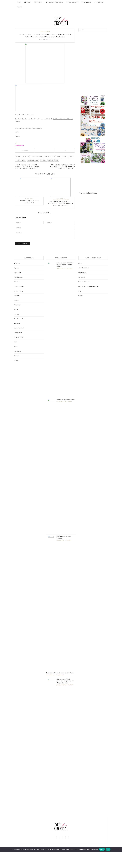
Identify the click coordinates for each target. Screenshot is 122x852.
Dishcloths (38, 2)
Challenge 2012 (82, 272)
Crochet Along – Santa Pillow (65, 399)
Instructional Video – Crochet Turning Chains (60, 673)
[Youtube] (101, 11)
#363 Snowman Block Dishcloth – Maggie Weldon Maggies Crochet (65, 681)
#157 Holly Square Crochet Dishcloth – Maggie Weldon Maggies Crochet (62, 167)
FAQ (79, 291)
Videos (19, 7)
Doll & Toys (17, 305)
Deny (108, 849)
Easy (53, 156)
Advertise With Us (83, 268)
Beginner (18, 156)
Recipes (16, 355)
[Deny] (120, 849)
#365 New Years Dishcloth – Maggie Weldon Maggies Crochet (65, 264)
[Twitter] (43, 150)
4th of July (17, 263)
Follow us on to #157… (24, 114)
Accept (102, 849)
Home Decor (86, 2)
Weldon (50, 160)
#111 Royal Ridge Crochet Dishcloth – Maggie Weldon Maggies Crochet (60, 203)
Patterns (43, 160)
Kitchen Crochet (19, 337)
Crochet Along (18, 291)
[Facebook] (93, 11)
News (15, 346)
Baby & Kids (17, 272)
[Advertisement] (91, 46)
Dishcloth (47, 156)
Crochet (26, 156)
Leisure (64, 156)
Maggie (71, 156)
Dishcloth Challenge (84, 281)
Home (19, 2)
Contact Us (81, 277)
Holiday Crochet (72, 2)
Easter (16, 309)
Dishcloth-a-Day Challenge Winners (88, 286)
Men (15, 342)
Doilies (16, 300)
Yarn (56, 160)
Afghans (27, 2)
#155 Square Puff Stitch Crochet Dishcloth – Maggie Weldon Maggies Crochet (27, 167)
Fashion (16, 314)
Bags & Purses (18, 277)
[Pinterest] (99, 11)
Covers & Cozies (18, 286)
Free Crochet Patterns (54, 2)
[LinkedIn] (48, 150)
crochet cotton (36, 156)
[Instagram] (96, 11)
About (80, 263)
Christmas (17, 281)
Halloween (17, 323)
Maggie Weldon (21, 160)
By (25, 150)
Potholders (99, 2)
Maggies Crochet (33, 160)
